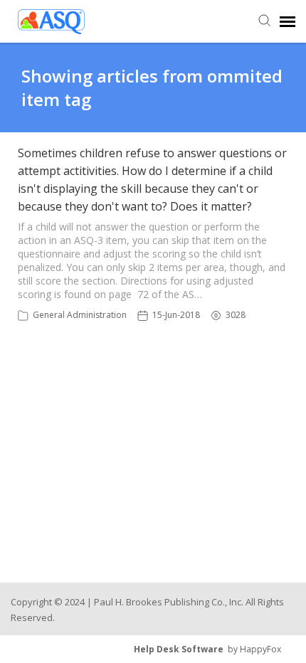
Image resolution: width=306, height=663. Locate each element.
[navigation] (287, 21)
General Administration (80, 315)
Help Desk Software (178, 649)
